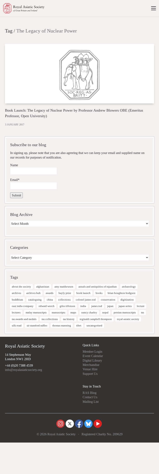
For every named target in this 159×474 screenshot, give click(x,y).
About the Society (21, 286)
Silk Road (17, 325)
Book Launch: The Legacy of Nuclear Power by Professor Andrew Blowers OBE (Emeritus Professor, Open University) (74, 113)
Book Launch (83, 293)
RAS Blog (89, 393)
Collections (64, 299)
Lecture (141, 306)
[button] (153, 8)
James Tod (96, 306)
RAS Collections (50, 319)
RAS (142, 312)
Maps (73, 312)
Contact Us (90, 397)
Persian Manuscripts (125, 312)
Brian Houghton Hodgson (121, 293)
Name (14, 165)
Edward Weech (46, 306)
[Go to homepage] (24, 8)
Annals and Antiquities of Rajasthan (97, 286)
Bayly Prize (65, 293)
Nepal (105, 312)
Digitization (127, 299)
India (83, 306)
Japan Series (125, 306)
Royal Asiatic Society (128, 319)
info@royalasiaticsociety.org (23, 370)
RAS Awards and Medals (24, 319)
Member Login (92, 351)
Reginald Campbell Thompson (96, 319)
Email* (14, 180)
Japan (110, 306)
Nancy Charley (89, 312)
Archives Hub (33, 293)
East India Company (23, 306)
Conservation (108, 299)
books (99, 293)
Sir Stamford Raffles (37, 325)
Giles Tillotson (67, 306)
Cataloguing (35, 299)
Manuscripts (58, 312)
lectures (16, 312)
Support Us (90, 373)
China (50, 299)
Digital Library (92, 360)
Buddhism (17, 299)
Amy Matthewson (63, 286)
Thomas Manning (61, 325)
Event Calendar (93, 356)
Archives (16, 293)
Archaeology (129, 286)
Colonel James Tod (86, 299)
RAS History (69, 319)
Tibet (78, 325)
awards (49, 293)
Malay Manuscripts (36, 312)
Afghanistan (42, 286)
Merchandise (91, 365)
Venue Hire (90, 369)
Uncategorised (94, 325)
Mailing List (91, 401)
